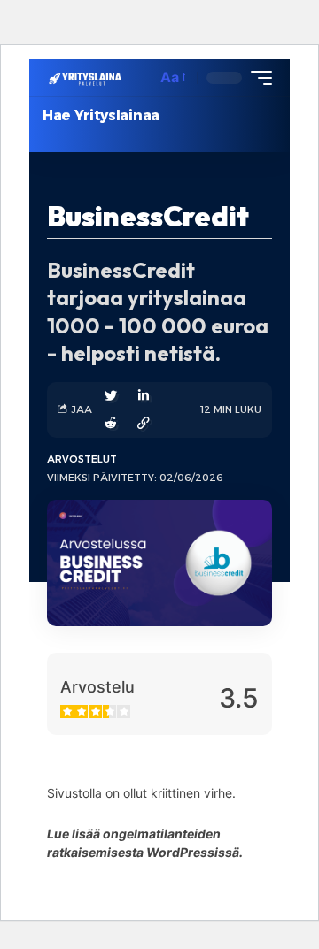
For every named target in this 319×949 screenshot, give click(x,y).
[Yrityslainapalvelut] (86, 77)
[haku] (138, 78)
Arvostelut (82, 459)
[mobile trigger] (257, 78)
